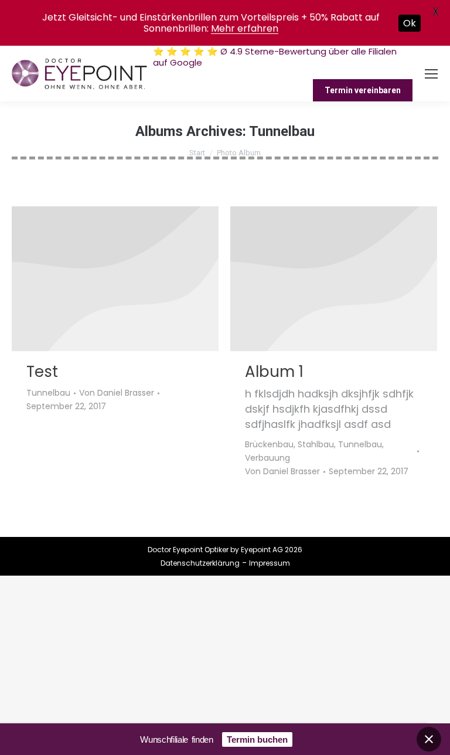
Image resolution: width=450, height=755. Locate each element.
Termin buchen (257, 739)
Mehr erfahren (244, 28)
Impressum (269, 563)
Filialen (260, 73)
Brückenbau (269, 444)
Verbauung (267, 458)
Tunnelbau (48, 393)
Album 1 (274, 371)
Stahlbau (316, 444)
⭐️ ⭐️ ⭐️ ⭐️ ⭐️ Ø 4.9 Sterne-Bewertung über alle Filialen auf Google (275, 57)
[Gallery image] (115, 278)
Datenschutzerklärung (200, 563)
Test (42, 371)
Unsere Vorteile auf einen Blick (347, 73)
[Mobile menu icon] (431, 74)
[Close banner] (429, 739)
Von (116, 393)
